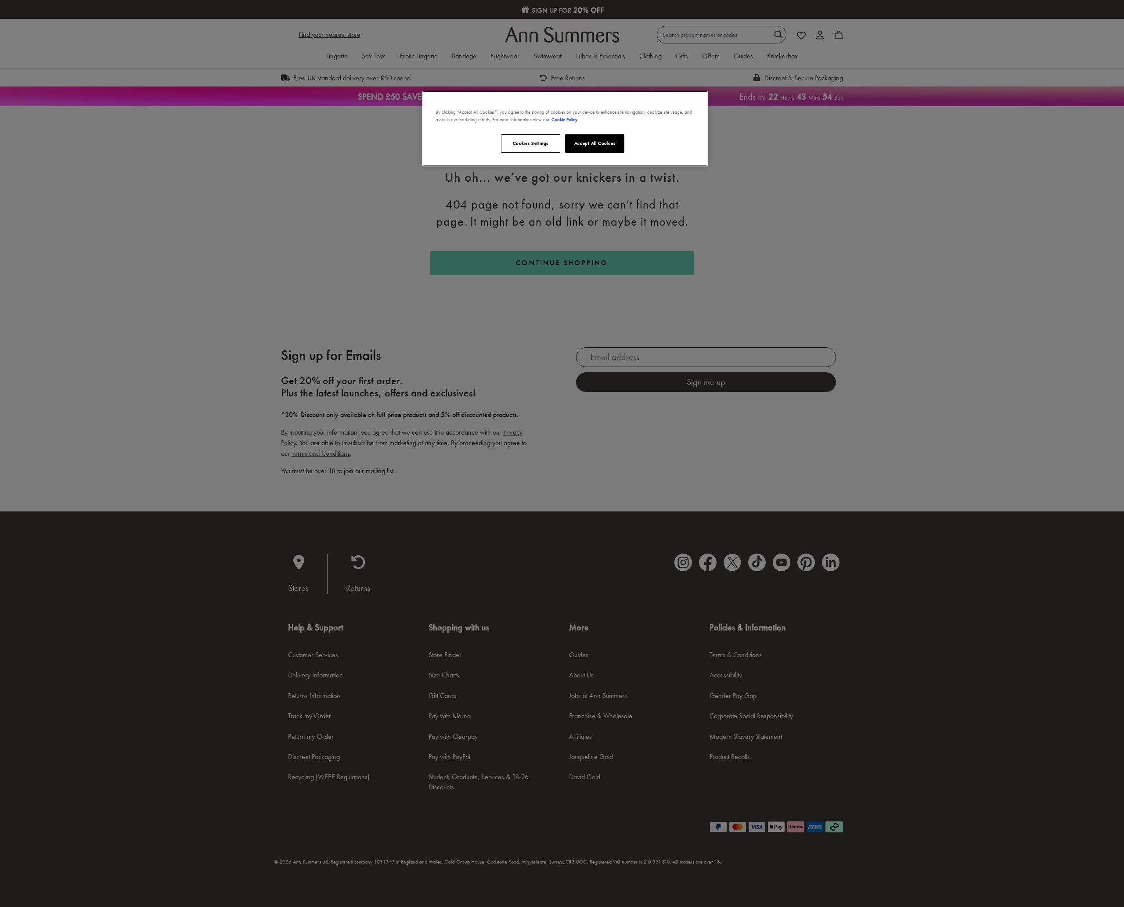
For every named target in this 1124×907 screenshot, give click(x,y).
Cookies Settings (530, 143)
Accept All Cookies (594, 143)
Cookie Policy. (565, 119)
